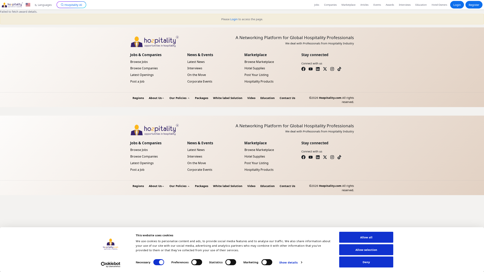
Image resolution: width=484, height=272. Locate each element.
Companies (330, 4)
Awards (390, 4)
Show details (288, 262)
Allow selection (366, 250)
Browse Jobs (139, 62)
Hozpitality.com (330, 98)
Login (457, 5)
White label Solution (227, 98)
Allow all (366, 237)
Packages (201, 98)
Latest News (196, 62)
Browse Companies (144, 68)
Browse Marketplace (259, 62)
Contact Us (287, 98)
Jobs (316, 4)
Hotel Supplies (254, 68)
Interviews (405, 4)
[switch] (196, 262)
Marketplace (348, 4)
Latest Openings (142, 75)
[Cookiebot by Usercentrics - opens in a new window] (110, 264)
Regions (138, 98)
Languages (45, 5)
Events (377, 4)
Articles (364, 4)
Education (421, 4)
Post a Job (137, 81)
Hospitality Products (259, 81)
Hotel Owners (439, 4)
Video (251, 98)
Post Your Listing (256, 75)
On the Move (196, 75)
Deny (366, 262)
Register (474, 5)
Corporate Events (199, 81)
